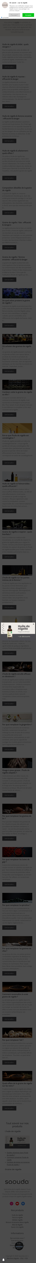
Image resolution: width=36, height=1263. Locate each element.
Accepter (30, 14)
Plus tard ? (19, 14)
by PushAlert (6, 16)
